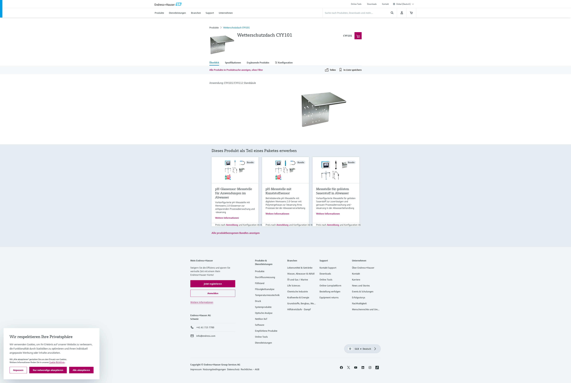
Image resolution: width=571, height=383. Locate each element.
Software (259, 324)
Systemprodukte (263, 306)
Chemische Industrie (297, 291)
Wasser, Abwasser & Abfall (300, 273)
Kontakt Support (328, 267)
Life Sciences (293, 285)
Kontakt (385, 4)
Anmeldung (232, 224)
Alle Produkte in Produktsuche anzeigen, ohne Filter (236, 69)
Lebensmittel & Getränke (299, 267)
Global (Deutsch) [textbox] (403, 4)
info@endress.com (205, 335)
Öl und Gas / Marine (297, 279)
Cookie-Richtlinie (57, 362)
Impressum (196, 369)
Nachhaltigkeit (359, 303)
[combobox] (405, 4)
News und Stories (361, 285)
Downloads (372, 4)
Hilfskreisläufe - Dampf (299, 309)
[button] (212, 283)
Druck (258, 300)
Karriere (356, 279)
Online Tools (356, 4)
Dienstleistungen (263, 342)
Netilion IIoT (261, 318)
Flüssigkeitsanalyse (264, 289)
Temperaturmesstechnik (267, 295)
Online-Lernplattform (330, 285)
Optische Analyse (263, 312)
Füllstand (259, 283)
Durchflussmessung (265, 277)
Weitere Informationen (227, 217)
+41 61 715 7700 (205, 327)
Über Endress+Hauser (363, 267)
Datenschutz (233, 369)
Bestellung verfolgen (330, 291)
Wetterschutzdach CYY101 (236, 27)
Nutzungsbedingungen (214, 369)
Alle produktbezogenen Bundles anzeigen (236, 233)
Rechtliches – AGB (250, 369)
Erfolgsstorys (358, 297)
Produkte (214, 27)
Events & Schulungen (362, 291)
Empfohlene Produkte (266, 330)
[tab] (215, 63)
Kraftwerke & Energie (298, 297)
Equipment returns (329, 297)
